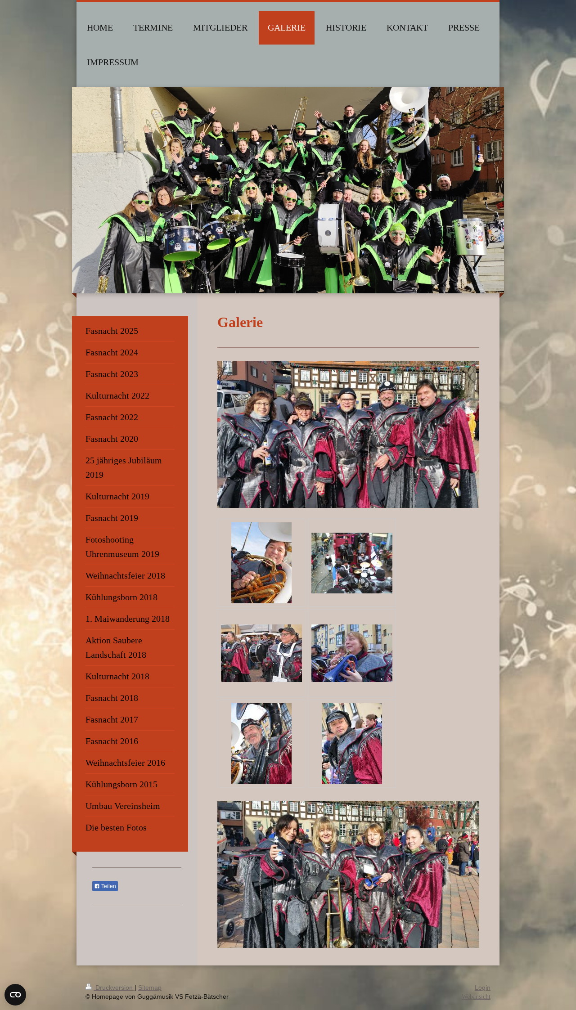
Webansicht (476, 996)
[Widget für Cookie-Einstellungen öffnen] (15, 995)
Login (482, 987)
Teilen (108, 886)
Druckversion (114, 987)
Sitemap (150, 987)
